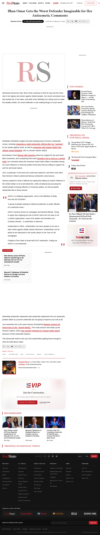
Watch (4, 475)
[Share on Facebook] (76, 21)
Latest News (5, 471)
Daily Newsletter (86, 475)
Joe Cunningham (39, 478)
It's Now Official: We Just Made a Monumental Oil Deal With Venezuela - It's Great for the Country (82, 217)
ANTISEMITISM (13, 354)
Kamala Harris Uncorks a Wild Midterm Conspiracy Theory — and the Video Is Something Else (88, 96)
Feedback (25, 529)
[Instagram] (48, 456)
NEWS (25, 3)
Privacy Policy (16, 529)
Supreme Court (22, 497)
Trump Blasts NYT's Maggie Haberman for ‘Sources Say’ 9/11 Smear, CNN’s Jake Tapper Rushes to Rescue (83, 145)
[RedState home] (9, 456)
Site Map (45, 529)
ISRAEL (39, 354)
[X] (44, 456)
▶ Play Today (75, 188)
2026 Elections (22, 468)
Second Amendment (24, 500)
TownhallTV (5, 485)
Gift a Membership (87, 471)
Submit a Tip (69, 478)
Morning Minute (7, 481)
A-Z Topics (22, 463)
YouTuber (21, 364)
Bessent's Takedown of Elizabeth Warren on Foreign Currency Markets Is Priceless (33, 433)
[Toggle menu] (3, 3)
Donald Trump (22, 475)
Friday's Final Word (78, 165)
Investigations (6, 478)
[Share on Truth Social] (72, 21)
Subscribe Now (44, 402)
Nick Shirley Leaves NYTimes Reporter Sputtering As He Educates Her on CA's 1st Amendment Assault (12, 434)
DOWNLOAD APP (66, 3)
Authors (4, 488)
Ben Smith (50, 440)
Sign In (80, 456)
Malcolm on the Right (56, 468)
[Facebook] (52, 456)
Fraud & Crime (22, 490)
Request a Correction (35, 529)
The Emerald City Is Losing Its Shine (83, 157)
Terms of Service (6, 529)
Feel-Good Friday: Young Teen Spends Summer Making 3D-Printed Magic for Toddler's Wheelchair (88, 111)
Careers (68, 475)
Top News (5, 468)
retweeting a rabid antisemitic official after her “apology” (39, 144)
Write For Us (69, 481)
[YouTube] (56, 456)
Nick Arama (28, 440)
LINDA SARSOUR (49, 354)
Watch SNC (85, 478)
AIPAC (4, 354)
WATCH (41, 3)
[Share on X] (68, 21)
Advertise (68, 471)
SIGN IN (79, 3)
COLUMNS (33, 3)
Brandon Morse (16, 21)
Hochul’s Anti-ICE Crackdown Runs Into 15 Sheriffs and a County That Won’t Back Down (54, 434)
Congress (21, 471)
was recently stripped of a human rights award (40, 331)
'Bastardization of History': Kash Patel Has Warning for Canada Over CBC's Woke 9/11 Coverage (88, 124)
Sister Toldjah (38, 491)
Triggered (53, 477)
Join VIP (94, 456)
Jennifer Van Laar (39, 471)
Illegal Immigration (23, 494)
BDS (22, 354)
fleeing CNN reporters (26, 155)
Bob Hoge (7, 440)
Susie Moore (37, 475)
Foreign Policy (22, 487)
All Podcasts (53, 486)
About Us (68, 468)
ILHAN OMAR (30, 354)
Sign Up (93, 523)
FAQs (87, 456)
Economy (21, 478)
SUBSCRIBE (90, 3)
